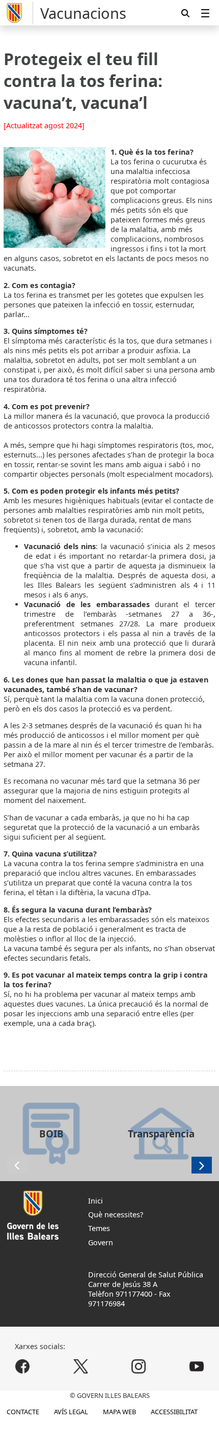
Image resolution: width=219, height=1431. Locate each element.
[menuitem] (205, 13)
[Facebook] (23, 1366)
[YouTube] (196, 1366)
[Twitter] (81, 1366)
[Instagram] (138, 1366)
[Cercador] (185, 13)
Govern (100, 1242)
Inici (95, 1201)
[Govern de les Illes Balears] (18, 13)
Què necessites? (115, 1214)
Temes (99, 1228)
